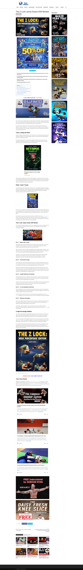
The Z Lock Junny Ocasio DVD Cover (22, 373)
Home (18, 7)
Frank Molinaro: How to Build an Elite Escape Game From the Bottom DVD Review (21, 557)
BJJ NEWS (21, 7)
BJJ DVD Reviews (31, 7)
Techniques (51, 7)
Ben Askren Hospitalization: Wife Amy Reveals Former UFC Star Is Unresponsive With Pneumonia (42, 530)
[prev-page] (16, 559)
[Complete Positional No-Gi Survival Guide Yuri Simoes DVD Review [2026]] (32, 540)
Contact (62, 7)
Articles (25, 7)
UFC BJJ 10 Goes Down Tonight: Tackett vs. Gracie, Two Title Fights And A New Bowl (44, 545)
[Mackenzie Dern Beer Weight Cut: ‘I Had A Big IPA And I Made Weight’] (32, 551)
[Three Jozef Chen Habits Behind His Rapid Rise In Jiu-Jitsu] (21, 540)
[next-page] (18, 559)
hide (21, 85)
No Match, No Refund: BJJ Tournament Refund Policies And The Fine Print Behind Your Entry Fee (44, 557)
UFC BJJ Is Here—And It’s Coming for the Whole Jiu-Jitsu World (23, 530)
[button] (66, 7)
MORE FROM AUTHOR (27, 534)
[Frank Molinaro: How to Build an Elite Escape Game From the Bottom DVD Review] (21, 551)
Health (57, 7)
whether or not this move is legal (34, 381)
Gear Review (45, 7)
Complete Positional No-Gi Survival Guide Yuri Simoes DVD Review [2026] (32, 545)
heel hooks (46, 307)
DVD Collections (39, 7)
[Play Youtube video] (32, 235)
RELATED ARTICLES (19, 534)
